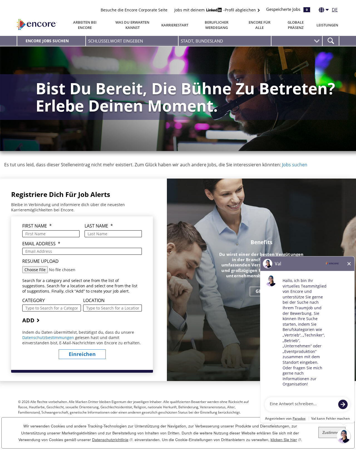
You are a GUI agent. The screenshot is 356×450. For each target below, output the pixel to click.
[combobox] (225, 41)
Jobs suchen (294, 165)
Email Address (41, 243)
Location (94, 300)
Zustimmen (331, 432)
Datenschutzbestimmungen (48, 337)
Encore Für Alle (259, 25)
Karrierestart (174, 25)
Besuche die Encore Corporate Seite (134, 10)
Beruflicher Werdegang (216, 25)
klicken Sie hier (286, 439)
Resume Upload (40, 261)
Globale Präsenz (296, 25)
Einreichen (82, 354)
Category (33, 300)
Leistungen (327, 25)
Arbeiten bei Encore (85, 25)
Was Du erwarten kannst (132, 25)
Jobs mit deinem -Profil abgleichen (215, 10)
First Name (37, 226)
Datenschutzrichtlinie (112, 439)
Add (28, 320)
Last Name (99, 226)
